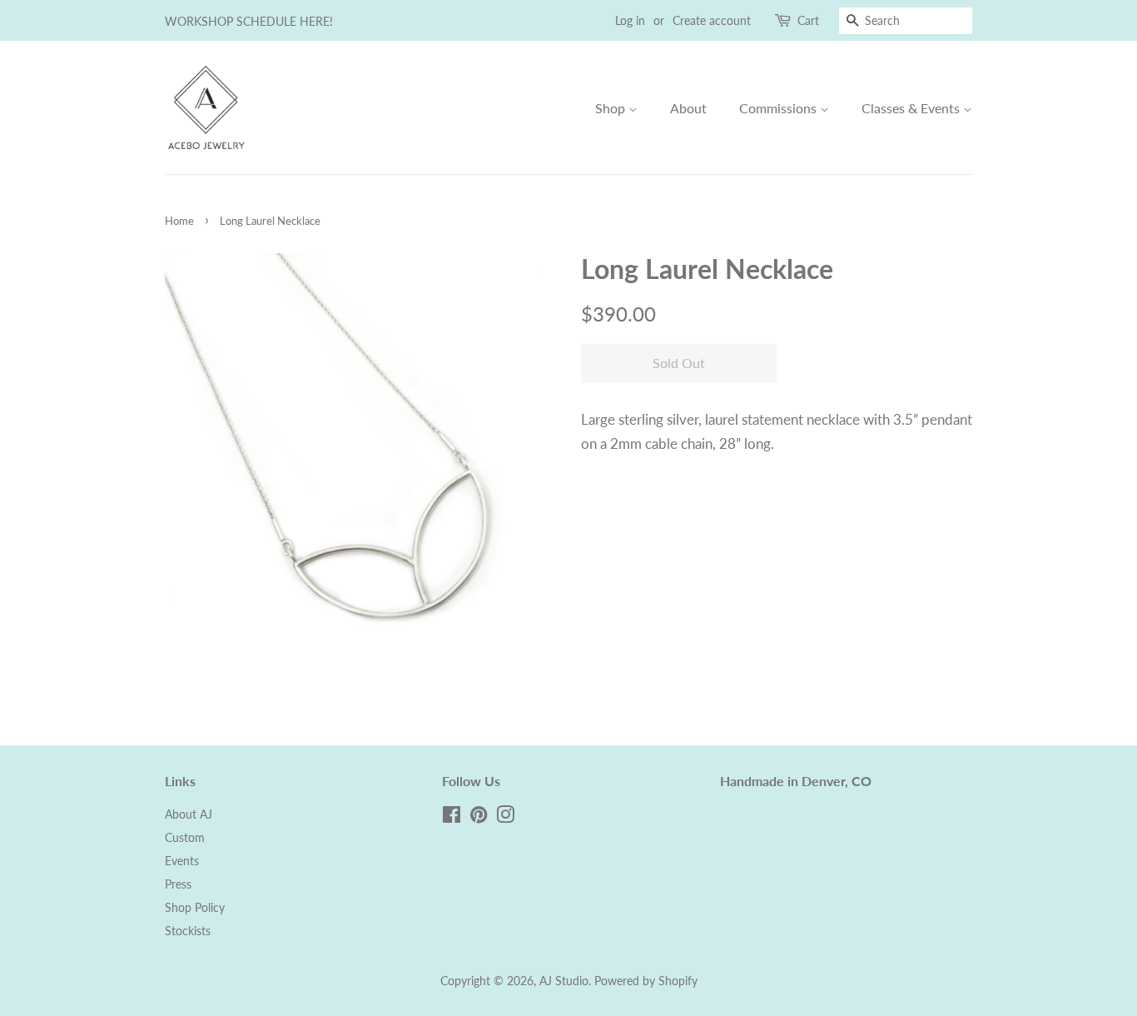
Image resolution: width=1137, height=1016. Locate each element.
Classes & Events (912, 108)
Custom (185, 837)
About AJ (188, 814)
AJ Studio (563, 981)
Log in (630, 20)
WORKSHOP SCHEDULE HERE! (249, 21)
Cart (808, 20)
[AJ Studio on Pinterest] (478, 817)
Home (179, 220)
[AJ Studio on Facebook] (451, 817)
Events (182, 861)
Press (178, 884)
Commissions (779, 108)
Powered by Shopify (646, 981)
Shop (611, 108)
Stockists (188, 931)
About (688, 108)
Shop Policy (195, 907)
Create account (712, 20)
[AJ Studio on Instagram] (505, 817)
